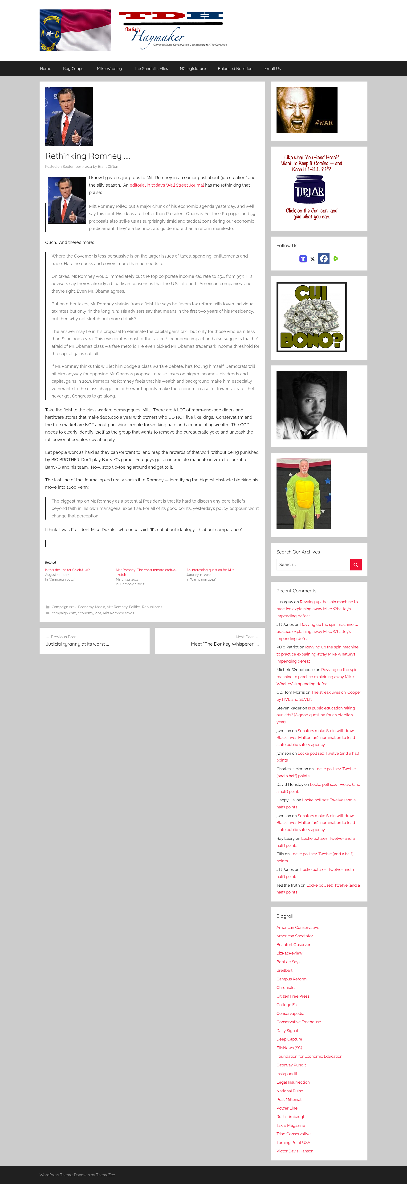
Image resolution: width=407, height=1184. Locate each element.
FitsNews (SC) (289, 1047)
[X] (312, 258)
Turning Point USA (293, 1142)
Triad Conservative (294, 1133)
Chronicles (286, 987)
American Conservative (298, 927)
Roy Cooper (74, 68)
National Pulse (290, 1091)
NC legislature (193, 68)
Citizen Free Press (293, 996)
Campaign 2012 (64, 607)
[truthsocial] (303, 258)
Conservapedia (290, 1013)
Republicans (152, 607)
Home (45, 68)
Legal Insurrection (293, 1082)
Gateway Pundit (291, 1065)
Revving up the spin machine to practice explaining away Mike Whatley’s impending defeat (317, 608)
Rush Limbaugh (291, 1116)
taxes (129, 613)
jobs (98, 613)
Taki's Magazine (291, 1125)
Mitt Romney (117, 607)
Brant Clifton (108, 166)
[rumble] (335, 258)
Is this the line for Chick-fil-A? (67, 570)
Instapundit (287, 1073)
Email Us (273, 68)
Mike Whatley (109, 68)
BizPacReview (289, 953)
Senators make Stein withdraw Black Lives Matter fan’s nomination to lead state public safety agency (316, 737)
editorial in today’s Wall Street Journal (167, 185)
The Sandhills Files (151, 68)
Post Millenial (289, 1099)
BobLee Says (288, 961)
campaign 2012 (64, 613)
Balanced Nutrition (235, 68)
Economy (86, 607)
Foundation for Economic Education (309, 1056)
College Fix (287, 1004)
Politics (134, 607)
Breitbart (285, 970)
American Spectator (295, 936)
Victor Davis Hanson (295, 1151)
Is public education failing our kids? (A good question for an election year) (316, 715)
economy (85, 613)
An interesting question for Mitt (210, 570)
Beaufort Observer (293, 944)
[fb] (324, 258)
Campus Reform (292, 979)
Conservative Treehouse (299, 1022)
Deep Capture (289, 1039)
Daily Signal (287, 1030)
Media (100, 607)
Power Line (287, 1108)
